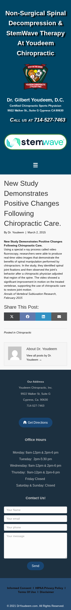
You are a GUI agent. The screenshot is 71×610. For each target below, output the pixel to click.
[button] (35, 566)
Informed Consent (18, 588)
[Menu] (35, 165)
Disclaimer (47, 592)
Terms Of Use (27, 592)
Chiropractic (23, 332)
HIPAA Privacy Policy (49, 588)
